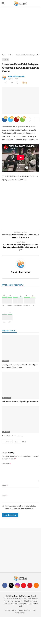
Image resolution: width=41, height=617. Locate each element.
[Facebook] (4, 585)
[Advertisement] (20, 30)
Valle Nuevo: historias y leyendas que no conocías (20, 401)
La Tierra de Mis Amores (21, 596)
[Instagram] (17, 585)
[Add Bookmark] (36, 119)
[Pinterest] (29, 585)
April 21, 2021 (13, 79)
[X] (11, 585)
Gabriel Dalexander (16, 76)
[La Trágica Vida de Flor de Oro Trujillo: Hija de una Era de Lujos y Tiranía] (20, 348)
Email (5, 496)
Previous (8, 441)
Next (16, 441)
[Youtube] (23, 585)
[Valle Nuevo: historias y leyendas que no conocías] (20, 385)
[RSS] (36, 585)
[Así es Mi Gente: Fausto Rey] (20, 419)
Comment (6, 463)
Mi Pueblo (6, 397)
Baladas (6, 432)
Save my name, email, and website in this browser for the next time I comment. (20, 507)
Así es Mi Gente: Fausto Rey (12, 436)
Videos (5, 59)
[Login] (37, 3)
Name (5, 486)
